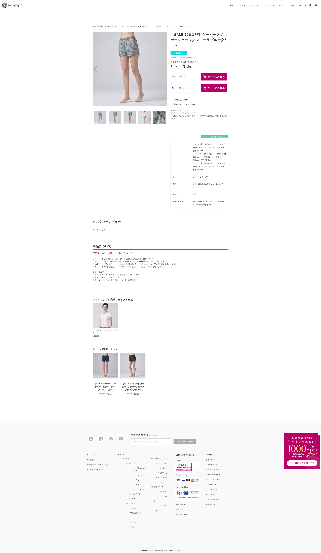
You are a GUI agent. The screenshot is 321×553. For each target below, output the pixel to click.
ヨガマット (162, 463)
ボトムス (130, 26)
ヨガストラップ (163, 477)
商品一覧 (103, 26)
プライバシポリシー (95, 470)
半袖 (137, 480)
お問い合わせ (210, 504)
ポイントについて (212, 484)
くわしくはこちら (153, 435)
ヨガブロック (163, 473)
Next (162, 69)
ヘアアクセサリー (164, 496)
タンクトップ (141, 475)
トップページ (93, 455)
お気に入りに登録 (181, 100)
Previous (97, 69)
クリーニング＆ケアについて (183, 113)
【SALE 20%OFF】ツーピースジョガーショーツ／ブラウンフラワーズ (133, 387)
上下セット (133, 503)
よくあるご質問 (211, 489)
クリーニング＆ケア (213, 470)
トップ (95, 26)
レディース (240, 5)
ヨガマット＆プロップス (266, 5)
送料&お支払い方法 (212, 475)
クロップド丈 (141, 489)
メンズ (251, 5)
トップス (132, 463)
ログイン (293, 5)
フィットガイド (211, 465)
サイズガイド (210, 460)
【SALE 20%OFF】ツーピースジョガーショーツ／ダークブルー (105, 387)
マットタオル (163, 468)
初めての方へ (210, 494)
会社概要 (91, 460)
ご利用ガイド (210, 455)
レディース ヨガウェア (116, 26)
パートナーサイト (212, 499)
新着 (231, 5)
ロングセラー (133, 508)
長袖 (137, 485)
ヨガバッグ (162, 492)
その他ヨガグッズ (156, 487)
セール (281, 5)
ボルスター (162, 482)
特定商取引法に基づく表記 (98, 465)
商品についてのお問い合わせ (185, 104)
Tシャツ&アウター (135, 494)
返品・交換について (180, 110)
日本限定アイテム (135, 513)
